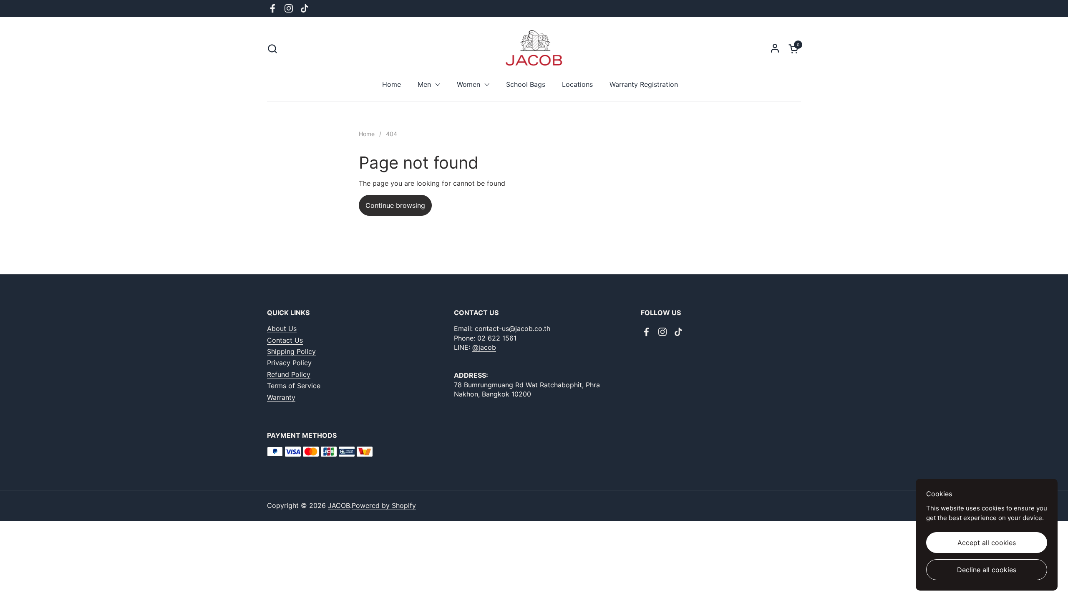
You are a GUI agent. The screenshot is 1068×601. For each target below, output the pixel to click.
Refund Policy (288, 374)
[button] (272, 48)
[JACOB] (534, 48)
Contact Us (285, 340)
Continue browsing (395, 205)
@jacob (484, 347)
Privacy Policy (289, 363)
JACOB (339, 505)
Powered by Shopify (384, 505)
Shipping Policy (291, 351)
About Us (282, 328)
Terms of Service (293, 385)
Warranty (281, 397)
